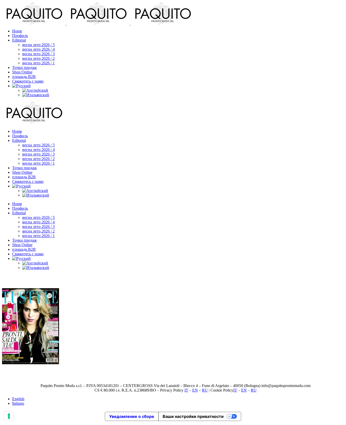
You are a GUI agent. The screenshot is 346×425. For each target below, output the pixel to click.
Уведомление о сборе (131, 416)
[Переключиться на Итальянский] (35, 95)
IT (186, 390)
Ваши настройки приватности (193, 416)
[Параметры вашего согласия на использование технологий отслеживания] (9, 416)
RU (205, 390)
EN (195, 390)
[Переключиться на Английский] (35, 90)
